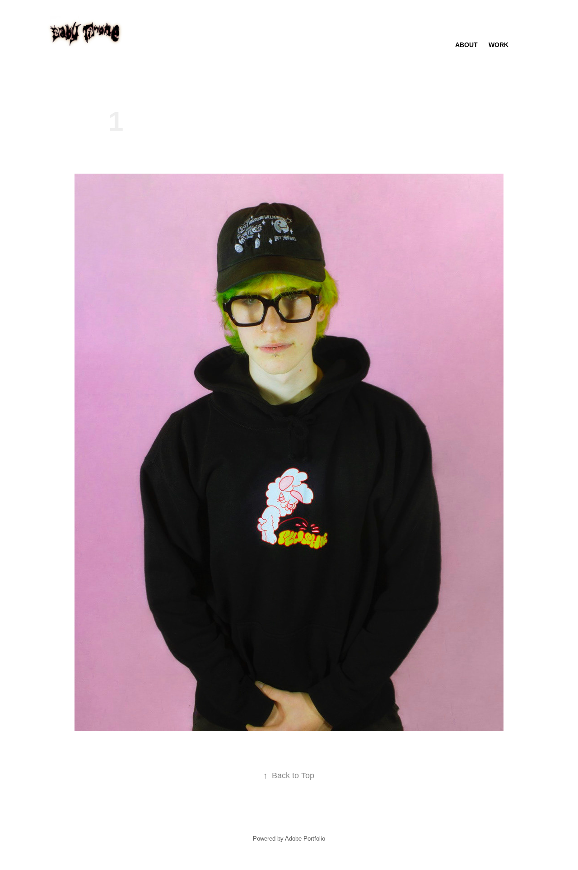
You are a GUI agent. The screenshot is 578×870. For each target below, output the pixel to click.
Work (498, 44)
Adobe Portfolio (305, 838)
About (466, 44)
